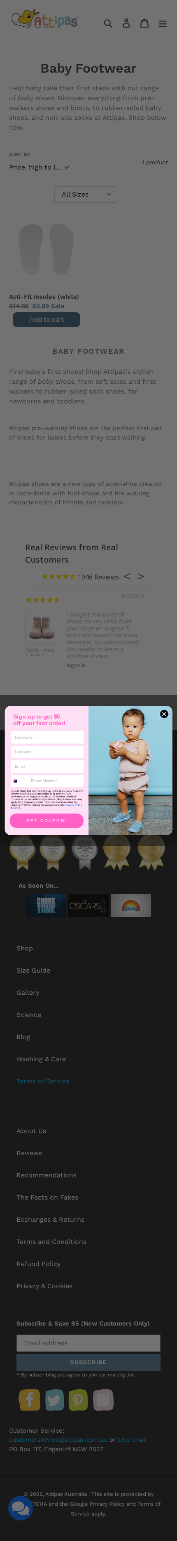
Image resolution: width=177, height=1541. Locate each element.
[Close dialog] (164, 714)
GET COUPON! (46, 820)
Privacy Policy (73, 805)
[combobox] (19, 781)
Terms (17, 808)
